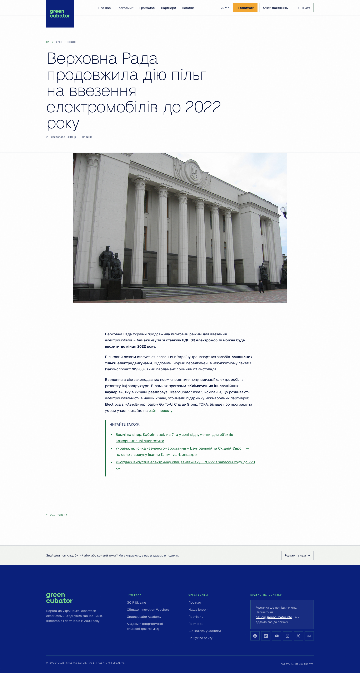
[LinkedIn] (265, 635)
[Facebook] (255, 635)
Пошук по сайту (200, 638)
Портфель (196, 616)
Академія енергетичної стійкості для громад (145, 626)
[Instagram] (287, 635)
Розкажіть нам (295, 555)
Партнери (168, 8)
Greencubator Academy (144, 616)
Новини (188, 8)
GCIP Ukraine (136, 602)
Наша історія (198, 609)
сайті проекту (160, 410)
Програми (125, 8)
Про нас (104, 8)
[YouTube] (276, 635)
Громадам (147, 8)
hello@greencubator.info (274, 617)
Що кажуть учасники (205, 631)
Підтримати (245, 7)
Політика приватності (297, 664)
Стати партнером (276, 7)
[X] (298, 635)
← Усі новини (56, 514)
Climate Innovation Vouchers (148, 609)
